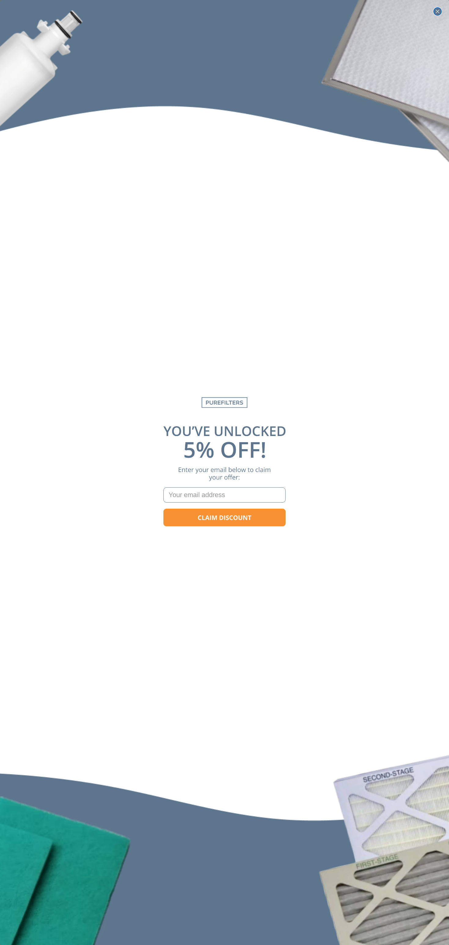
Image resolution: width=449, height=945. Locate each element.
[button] (224, 517)
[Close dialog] (437, 11)
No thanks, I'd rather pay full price (224, 537)
